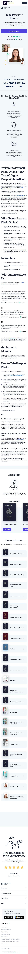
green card (19, 196)
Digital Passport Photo (16, 564)
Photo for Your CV (15, 744)
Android (24, 250)
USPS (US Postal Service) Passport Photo (16, 691)
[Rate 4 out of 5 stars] (18, 867)
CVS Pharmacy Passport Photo (14, 606)
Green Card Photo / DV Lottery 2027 (16, 722)
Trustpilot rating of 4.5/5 (9, 239)
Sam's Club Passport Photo (15, 765)
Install (24, 2)
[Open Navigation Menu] (26, 8)
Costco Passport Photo (16, 628)
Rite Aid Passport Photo (16, 659)
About (2, 903)
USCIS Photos (13, 680)
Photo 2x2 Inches (14, 786)
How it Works (4, 898)
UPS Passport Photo (15, 670)
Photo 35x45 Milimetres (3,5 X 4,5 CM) (16, 797)
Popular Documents (6, 544)
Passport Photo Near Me (16, 574)
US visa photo (8, 196)
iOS (19, 250)
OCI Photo (12, 649)
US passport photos (21, 195)
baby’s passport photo (14, 338)
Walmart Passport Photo (16, 701)
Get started (7, 529)
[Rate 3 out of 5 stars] (14, 867)
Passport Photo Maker (16, 553)
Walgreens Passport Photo (15, 585)
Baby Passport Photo (15, 596)
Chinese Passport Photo (16, 617)
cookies (14, 952)
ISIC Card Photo (14, 776)
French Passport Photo (16, 638)
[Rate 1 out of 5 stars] (6, 867)
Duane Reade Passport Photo (16, 754)
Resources (4, 888)
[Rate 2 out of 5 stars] (10, 867)
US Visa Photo (13, 712)
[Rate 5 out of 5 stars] (22, 867)
